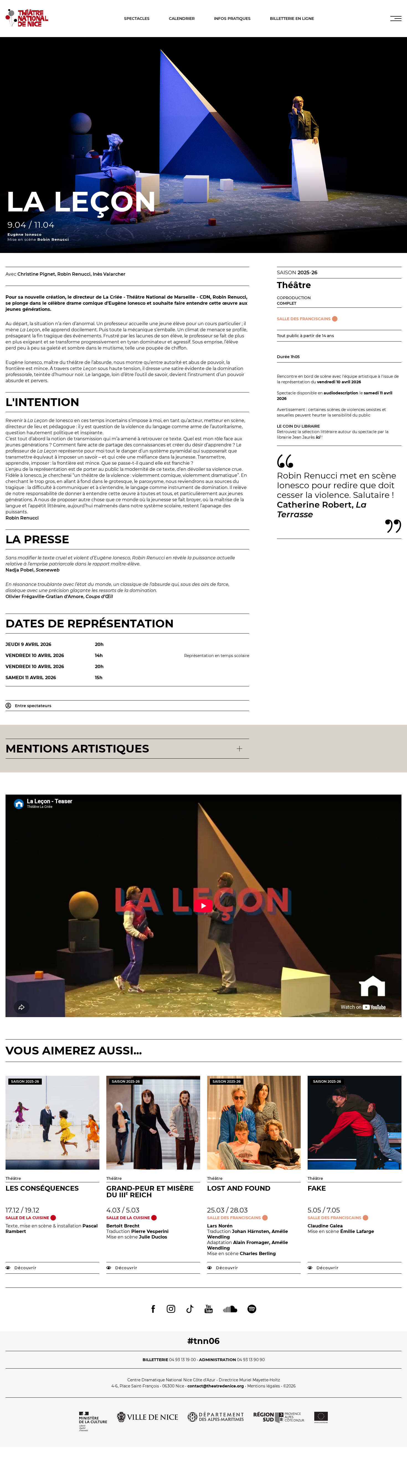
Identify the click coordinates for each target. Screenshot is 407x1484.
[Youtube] (208, 1309)
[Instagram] (171, 1309)
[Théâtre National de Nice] (27, 25)
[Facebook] (153, 1309)
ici (318, 437)
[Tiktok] (190, 1309)
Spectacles (137, 18)
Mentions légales (263, 1386)
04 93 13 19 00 (182, 1359)
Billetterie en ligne (292, 18)
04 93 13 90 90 (251, 1359)
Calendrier (182, 18)
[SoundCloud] (230, 1309)
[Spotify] (252, 1309)
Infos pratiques (232, 18)
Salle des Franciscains (304, 318)
